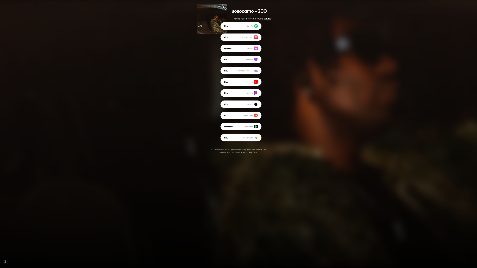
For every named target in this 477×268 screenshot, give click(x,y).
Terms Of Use (260, 150)
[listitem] (240, 26)
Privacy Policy (245, 150)
